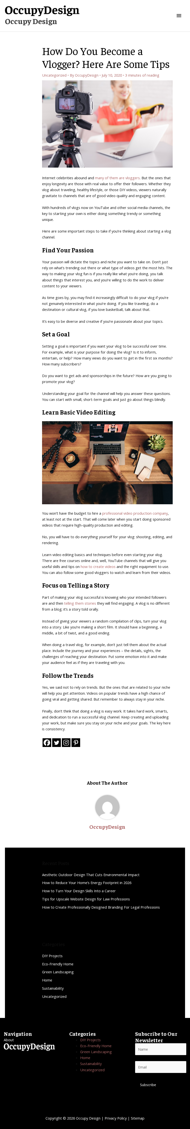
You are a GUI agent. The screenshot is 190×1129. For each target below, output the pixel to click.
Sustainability (53, 988)
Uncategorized (54, 75)
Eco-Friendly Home (57, 963)
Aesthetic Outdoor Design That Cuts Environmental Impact (91, 874)
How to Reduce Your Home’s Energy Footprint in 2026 (86, 882)
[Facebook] (47, 742)
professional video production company (135, 513)
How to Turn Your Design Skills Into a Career (79, 890)
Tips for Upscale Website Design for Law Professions (86, 898)
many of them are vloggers (117, 177)
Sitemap (137, 1118)
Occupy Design (31, 21)
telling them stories (80, 603)
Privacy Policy (116, 1118)
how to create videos (98, 566)
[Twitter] (56, 742)
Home (47, 980)
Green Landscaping (58, 971)
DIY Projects (52, 955)
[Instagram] (66, 742)
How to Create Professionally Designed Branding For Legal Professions (101, 907)
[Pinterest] (75, 742)
